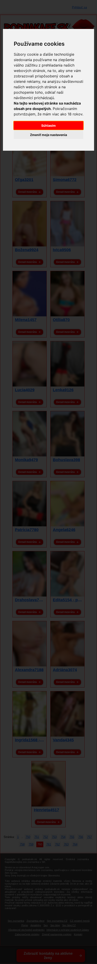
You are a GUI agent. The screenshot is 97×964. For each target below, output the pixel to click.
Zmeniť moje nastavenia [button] (48, 135)
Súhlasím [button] (48, 125)
